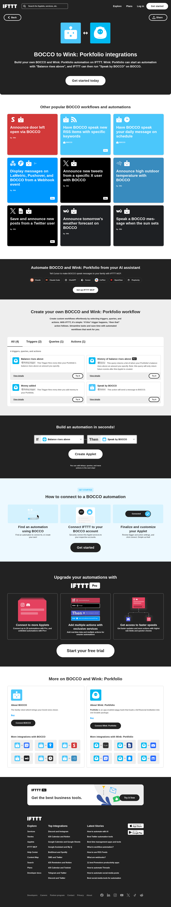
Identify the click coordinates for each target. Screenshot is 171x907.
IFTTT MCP (32, 847)
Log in (140, 6)
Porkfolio (94, 710)
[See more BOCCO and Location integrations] (46, 745)
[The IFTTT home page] (10, 6)
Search (30, 863)
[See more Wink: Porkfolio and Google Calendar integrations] (101, 758)
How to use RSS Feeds (97, 852)
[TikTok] (135, 895)
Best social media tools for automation (104, 878)
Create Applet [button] (85, 454)
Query (102, 363)
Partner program (57, 895)
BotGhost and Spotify (57, 852)
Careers (43, 895)
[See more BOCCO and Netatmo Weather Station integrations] (69, 758)
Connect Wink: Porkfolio (105, 726)
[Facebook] (102, 895)
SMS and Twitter (55, 857)
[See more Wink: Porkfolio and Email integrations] (148, 745)
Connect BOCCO (23, 723)
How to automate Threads (98, 868)
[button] (85, 547)
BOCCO (44, 54)
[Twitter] (128, 895)
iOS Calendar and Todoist (59, 868)
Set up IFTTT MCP (85, 290)
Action (102, 389)
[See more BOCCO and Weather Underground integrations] (22, 758)
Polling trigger (29, 363)
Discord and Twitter (56, 878)
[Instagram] (115, 895)
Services (31, 832)
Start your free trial (85, 650)
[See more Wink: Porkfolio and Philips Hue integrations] (101, 745)
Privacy (80, 895)
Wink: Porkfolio (83, 54)
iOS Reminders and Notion (60, 863)
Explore (117, 6)
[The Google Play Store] (136, 833)
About (89, 895)
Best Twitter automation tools (100, 837)
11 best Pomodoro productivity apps (103, 863)
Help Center (32, 852)
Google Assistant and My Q (60, 847)
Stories (30, 837)
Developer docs (34, 873)
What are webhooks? (96, 857)
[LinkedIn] (108, 895)
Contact (70, 895)
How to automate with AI (97, 832)
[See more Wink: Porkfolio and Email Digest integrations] (148, 758)
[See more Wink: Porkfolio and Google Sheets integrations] (125, 745)
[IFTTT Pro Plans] (134, 359)
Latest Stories (95, 825)
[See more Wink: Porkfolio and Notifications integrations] (125, 758)
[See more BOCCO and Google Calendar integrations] (22, 745)
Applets (30, 842)
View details (18, 376)
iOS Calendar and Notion (59, 837)
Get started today (85, 80)
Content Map (33, 857)
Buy (13, 715)
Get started (157, 6)
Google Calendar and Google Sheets (64, 842)
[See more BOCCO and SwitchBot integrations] (69, 745)
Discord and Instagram (58, 832)
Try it (78, 376)
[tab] (15, 342)
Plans (129, 6)
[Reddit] (141, 895)
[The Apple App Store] (136, 826)
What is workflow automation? (100, 847)
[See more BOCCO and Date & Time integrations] (46, 758)
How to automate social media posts (103, 873)
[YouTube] (122, 895)
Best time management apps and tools (104, 842)
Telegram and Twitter (57, 873)
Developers (32, 895)
